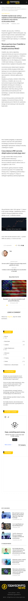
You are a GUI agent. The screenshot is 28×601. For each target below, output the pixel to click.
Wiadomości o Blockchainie (14, 364)
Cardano (14, 344)
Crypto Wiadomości (9, 348)
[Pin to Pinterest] (21, 245)
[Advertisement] (14, 122)
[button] (3, 293)
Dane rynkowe (12, 592)
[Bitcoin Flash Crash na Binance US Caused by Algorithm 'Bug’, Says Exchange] (6, 515)
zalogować (10, 316)
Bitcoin (6, 336)
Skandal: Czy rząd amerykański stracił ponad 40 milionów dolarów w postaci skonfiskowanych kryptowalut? (12, 377)
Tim (8, 23)
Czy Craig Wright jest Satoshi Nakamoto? (18, 524)
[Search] (26, 2)
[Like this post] (16, 245)
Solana (14, 361)
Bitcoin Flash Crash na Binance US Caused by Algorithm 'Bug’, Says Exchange (18, 515)
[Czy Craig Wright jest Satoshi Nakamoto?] (6, 526)
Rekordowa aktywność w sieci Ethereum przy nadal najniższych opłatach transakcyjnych (19, 571)
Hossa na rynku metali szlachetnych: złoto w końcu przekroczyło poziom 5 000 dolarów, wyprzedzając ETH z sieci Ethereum (13, 385)
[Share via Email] (23, 245)
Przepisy (14, 358)
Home (3, 7)
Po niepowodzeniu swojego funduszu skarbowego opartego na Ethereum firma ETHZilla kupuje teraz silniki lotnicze (13, 392)
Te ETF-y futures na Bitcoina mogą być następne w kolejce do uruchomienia (18, 536)
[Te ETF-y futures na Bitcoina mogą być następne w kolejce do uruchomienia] (6, 536)
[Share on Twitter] (19, 245)
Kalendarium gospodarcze (14, 594)
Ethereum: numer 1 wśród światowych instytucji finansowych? (19, 561)
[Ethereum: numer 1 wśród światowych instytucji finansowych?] (6, 562)
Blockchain (14, 341)
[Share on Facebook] (18, 245)
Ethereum (6, 353)
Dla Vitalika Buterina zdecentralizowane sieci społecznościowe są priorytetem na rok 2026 (13, 403)
